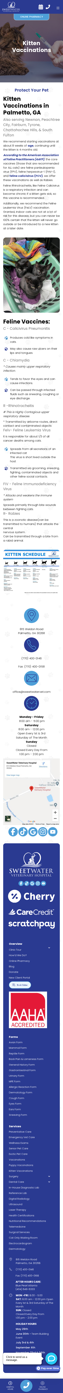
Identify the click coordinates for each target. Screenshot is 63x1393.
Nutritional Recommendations (27, 1221)
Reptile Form (16, 1053)
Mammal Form (18, 1048)
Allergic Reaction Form (22, 1087)
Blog (11, 966)
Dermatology (17, 1249)
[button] (58, 7)
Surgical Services (19, 1232)
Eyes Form (15, 1103)
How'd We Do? (18, 955)
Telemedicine (17, 1226)
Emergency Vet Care (22, 1137)
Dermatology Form (20, 1092)
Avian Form (16, 1042)
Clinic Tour (15, 949)
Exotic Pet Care (18, 1154)
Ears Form (15, 1109)
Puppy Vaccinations (21, 1165)
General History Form (22, 1064)
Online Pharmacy (19, 961)
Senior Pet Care (18, 1148)
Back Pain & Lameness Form (26, 1059)
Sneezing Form (18, 1115)
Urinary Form (16, 1075)
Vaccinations (17, 1159)
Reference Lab (18, 1193)
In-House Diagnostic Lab (24, 1187)
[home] (11, 6)
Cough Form (16, 1098)
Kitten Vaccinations (21, 1171)
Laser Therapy (17, 1210)
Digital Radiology (19, 1198)
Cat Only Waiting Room (23, 1237)
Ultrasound (15, 1204)
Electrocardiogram (20, 1243)
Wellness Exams (18, 1143)
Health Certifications (21, 1215)
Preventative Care (20, 1131)
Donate (13, 972)
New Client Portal (19, 977)
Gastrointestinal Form (22, 1070)
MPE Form (14, 1081)
